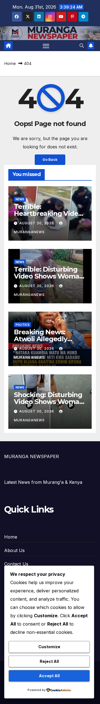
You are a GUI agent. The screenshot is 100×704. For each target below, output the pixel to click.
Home (10, 63)
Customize (49, 646)
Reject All (49, 661)
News (20, 199)
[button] (81, 45)
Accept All (49, 675)
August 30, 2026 (37, 223)
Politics (22, 324)
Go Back (50, 159)
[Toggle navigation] (46, 45)
